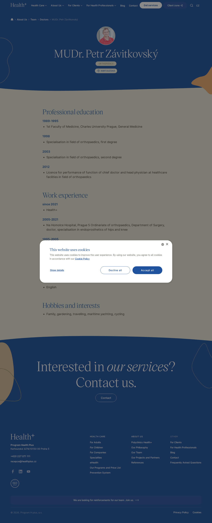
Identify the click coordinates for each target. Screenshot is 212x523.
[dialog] (106, 261)
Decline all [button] (115, 270)
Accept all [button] (147, 270)
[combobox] (162, 244)
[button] (57, 270)
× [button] (167, 244)
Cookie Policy (82, 258)
